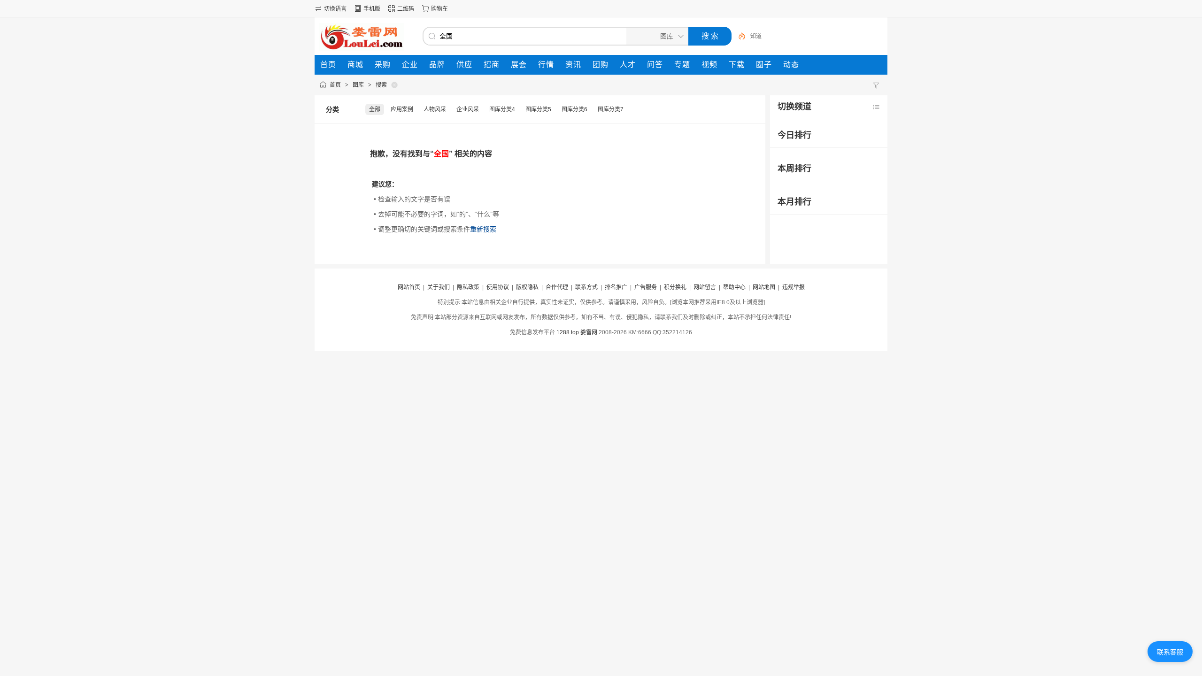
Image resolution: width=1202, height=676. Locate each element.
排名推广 (616, 287)
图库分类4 (502, 109)
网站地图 (764, 287)
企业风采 (467, 109)
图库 (358, 85)
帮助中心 (734, 287)
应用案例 (402, 109)
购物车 (439, 9)
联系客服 (1170, 652)
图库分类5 (538, 109)
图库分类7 (611, 109)
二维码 (405, 9)
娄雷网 (588, 332)
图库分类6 (574, 109)
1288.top (567, 332)
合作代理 (557, 287)
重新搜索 (483, 229)
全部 (374, 109)
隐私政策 (468, 287)
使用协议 (497, 287)
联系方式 (586, 287)
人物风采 (435, 109)
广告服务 (645, 287)
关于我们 (438, 287)
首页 (335, 85)
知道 (756, 36)
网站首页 (409, 287)
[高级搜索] (739, 36)
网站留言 (704, 287)
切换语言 (335, 9)
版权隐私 (527, 287)
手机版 (371, 9)
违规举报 (793, 287)
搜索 (381, 85)
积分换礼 (675, 287)
